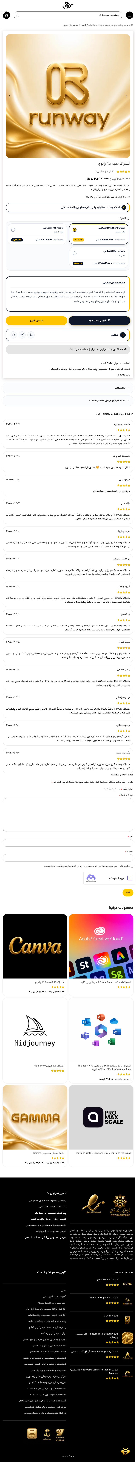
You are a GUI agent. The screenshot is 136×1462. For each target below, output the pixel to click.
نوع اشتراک (124, 218)
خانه (131, 25)
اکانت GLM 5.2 (111, 1316)
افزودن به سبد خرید (98, 320)
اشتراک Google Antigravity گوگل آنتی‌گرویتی (95, 1352)
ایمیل (129, 851)
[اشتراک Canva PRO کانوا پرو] (35, 946)
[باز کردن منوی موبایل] (129, 15)
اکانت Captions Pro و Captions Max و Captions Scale (103, 1153)
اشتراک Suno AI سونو (108, 1280)
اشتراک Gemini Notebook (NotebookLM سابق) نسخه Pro (94, 1372)
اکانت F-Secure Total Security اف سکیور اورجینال (97, 1335)
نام (130, 836)
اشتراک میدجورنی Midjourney (48, 1066)
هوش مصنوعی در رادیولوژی (51, 1231)
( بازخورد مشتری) (105, 171)
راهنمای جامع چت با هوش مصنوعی (47, 1201)
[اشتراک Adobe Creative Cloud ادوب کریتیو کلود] (101, 946)
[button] (126, 96)
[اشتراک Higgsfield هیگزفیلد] (127, 1302)
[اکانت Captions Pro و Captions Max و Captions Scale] (101, 1117)
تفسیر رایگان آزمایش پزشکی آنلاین (48, 1219)
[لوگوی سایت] (68, 5)
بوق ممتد (92, 1234)
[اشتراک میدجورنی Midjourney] (35, 1030)
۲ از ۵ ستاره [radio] (112, 789)
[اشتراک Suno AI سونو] (127, 1284)
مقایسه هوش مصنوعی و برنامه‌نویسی (46, 1225)
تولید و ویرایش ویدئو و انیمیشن (66, 369)
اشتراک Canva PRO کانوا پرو (49, 982)
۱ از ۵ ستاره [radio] (115, 789)
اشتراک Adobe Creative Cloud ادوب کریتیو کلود (105, 982)
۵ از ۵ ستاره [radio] (104, 789)
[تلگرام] (22, 335)
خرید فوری (35, 320)
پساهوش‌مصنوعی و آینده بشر (50, 1213)
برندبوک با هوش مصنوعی (52, 1207)
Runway (121, 375)
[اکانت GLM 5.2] (127, 1320)
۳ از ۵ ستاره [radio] (110, 789)
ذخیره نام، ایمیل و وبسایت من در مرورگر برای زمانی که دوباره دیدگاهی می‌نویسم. (87, 866)
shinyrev (128, 1251)
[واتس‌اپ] (13, 335)
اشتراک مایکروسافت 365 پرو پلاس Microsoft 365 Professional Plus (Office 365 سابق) (104, 1067)
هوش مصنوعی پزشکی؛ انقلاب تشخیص (45, 1237)
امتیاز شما (126, 789)
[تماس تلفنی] (31, 335)
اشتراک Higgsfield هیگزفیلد (104, 1298)
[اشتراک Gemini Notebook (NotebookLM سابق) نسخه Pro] (127, 1376)
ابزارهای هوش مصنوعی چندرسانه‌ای (107, 25)
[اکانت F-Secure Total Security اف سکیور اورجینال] (127, 1338)
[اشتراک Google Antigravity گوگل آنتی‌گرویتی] (127, 1356)
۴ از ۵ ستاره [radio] (107, 789)
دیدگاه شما (126, 795)
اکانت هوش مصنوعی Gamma (48, 1153)
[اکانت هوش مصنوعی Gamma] (35, 1117)
